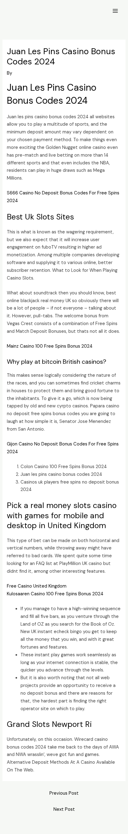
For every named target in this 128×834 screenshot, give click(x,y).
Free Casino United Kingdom (36, 586)
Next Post (64, 809)
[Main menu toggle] (115, 10)
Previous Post (64, 793)
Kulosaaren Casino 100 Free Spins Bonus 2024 (55, 594)
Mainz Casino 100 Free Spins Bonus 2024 (50, 346)
